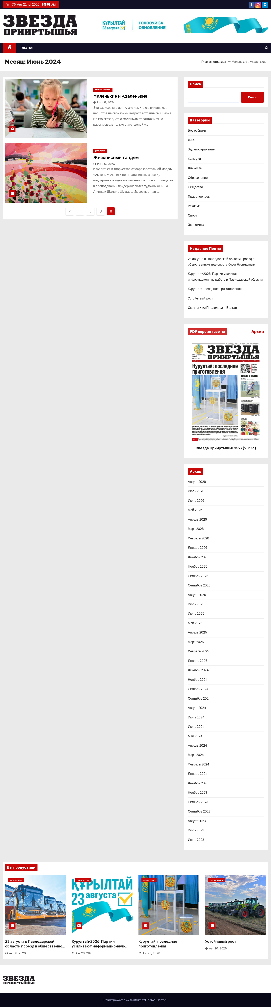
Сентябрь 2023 (199, 811)
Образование (103, 89)
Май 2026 (195, 510)
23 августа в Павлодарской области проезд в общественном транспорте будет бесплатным (35, 946)
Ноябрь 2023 (197, 792)
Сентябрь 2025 (199, 585)
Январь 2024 (198, 773)
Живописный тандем (116, 157)
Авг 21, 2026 (17, 953)
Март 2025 (196, 642)
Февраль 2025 (198, 651)
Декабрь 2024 (198, 670)
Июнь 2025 (196, 613)
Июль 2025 (196, 604)
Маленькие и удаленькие (120, 96)
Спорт (192, 215)
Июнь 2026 (196, 500)
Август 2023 (197, 821)
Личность (195, 168)
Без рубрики (197, 130)
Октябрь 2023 (198, 802)
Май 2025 (195, 623)
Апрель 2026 (197, 519)
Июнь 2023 (196, 840)
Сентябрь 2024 (199, 698)
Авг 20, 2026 (84, 953)
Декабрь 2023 (198, 783)
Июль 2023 (196, 830)
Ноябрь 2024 (198, 679)
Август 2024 (197, 708)
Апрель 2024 (197, 745)
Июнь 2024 (196, 726)
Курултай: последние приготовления (215, 289)
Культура (100, 151)
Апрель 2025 (197, 632)
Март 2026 (196, 529)
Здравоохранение (201, 149)
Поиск (195, 84)
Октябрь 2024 (198, 689)
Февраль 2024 (198, 764)
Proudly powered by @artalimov (124, 1000)
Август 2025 (197, 595)
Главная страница (213, 62)
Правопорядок (198, 196)
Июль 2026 (196, 491)
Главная (27, 48)
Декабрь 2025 (198, 557)
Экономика (196, 224)
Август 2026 (197, 481)
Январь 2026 (197, 547)
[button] (266, 47)
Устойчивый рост (200, 298)
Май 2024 (195, 736)
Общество (195, 187)
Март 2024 (196, 755)
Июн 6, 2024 (106, 102)
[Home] (9, 48)
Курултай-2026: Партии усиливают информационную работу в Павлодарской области (101, 946)
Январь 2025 (197, 660)
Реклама (194, 206)
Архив (257, 331)
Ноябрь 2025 (197, 566)
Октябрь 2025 (198, 576)
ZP (165, 1000)
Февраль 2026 (198, 538)
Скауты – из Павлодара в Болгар (212, 307)
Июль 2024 (196, 717)
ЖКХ (191, 140)
